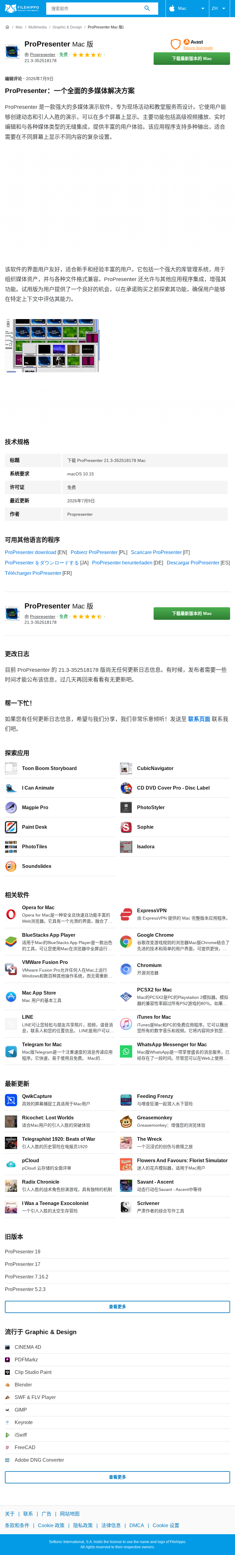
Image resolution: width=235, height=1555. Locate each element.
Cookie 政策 (51, 1525)
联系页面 (199, 719)
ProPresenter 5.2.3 (25, 1289)
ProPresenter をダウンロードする (42, 562)
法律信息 (111, 1525)
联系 (28, 1513)
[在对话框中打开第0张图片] (52, 345)
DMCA (136, 1525)
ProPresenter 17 (22, 1264)
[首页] (7, 27)
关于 (10, 1513)
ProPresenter (58, 44)
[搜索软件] (147, 8)
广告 (46, 1513)
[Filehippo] (22, 8)
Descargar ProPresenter (193, 562)
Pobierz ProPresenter (94, 552)
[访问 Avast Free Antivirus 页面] (192, 44)
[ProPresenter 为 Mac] (12, 51)
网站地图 (70, 1513)
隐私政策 (83, 1525)
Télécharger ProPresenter (33, 573)
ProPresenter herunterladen (122, 562)
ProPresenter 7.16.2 (26, 1276)
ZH (215, 8)
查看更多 (117, 1306)
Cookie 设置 (166, 1525)
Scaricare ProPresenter (156, 552)
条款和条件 (17, 1525)
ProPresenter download (30, 552)
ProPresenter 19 (22, 1251)
